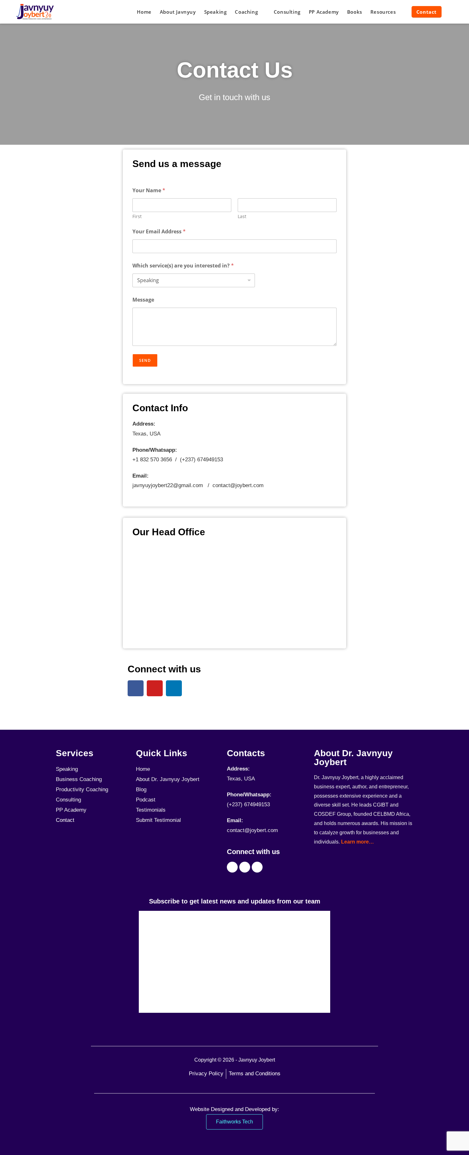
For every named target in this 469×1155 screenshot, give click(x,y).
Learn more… (357, 841)
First (137, 216)
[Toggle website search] (452, 12)
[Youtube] (155, 688)
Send (145, 360)
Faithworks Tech (234, 1121)
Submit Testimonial (158, 820)
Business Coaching (79, 779)
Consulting (68, 800)
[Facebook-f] (136, 688)
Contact (65, 820)
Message (143, 300)
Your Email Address (159, 232)
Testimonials (151, 810)
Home (143, 769)
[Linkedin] (174, 688)
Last (242, 216)
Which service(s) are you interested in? (183, 266)
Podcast (145, 800)
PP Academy (71, 810)
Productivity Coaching (82, 789)
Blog (141, 789)
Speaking (67, 769)
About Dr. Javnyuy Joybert (167, 779)
